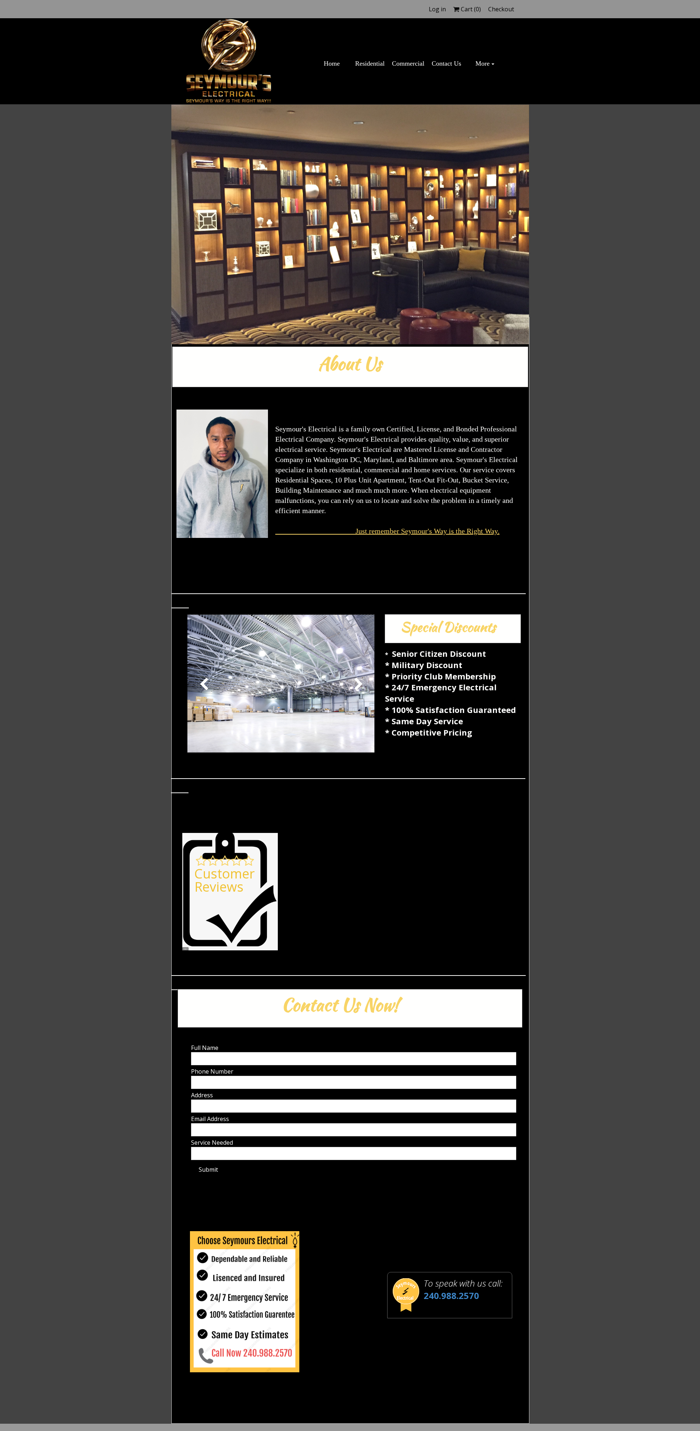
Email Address (210, 1119)
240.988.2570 (451, 1296)
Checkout (501, 9)
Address (202, 1095)
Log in (437, 9)
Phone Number (212, 1071)
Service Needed (212, 1143)
